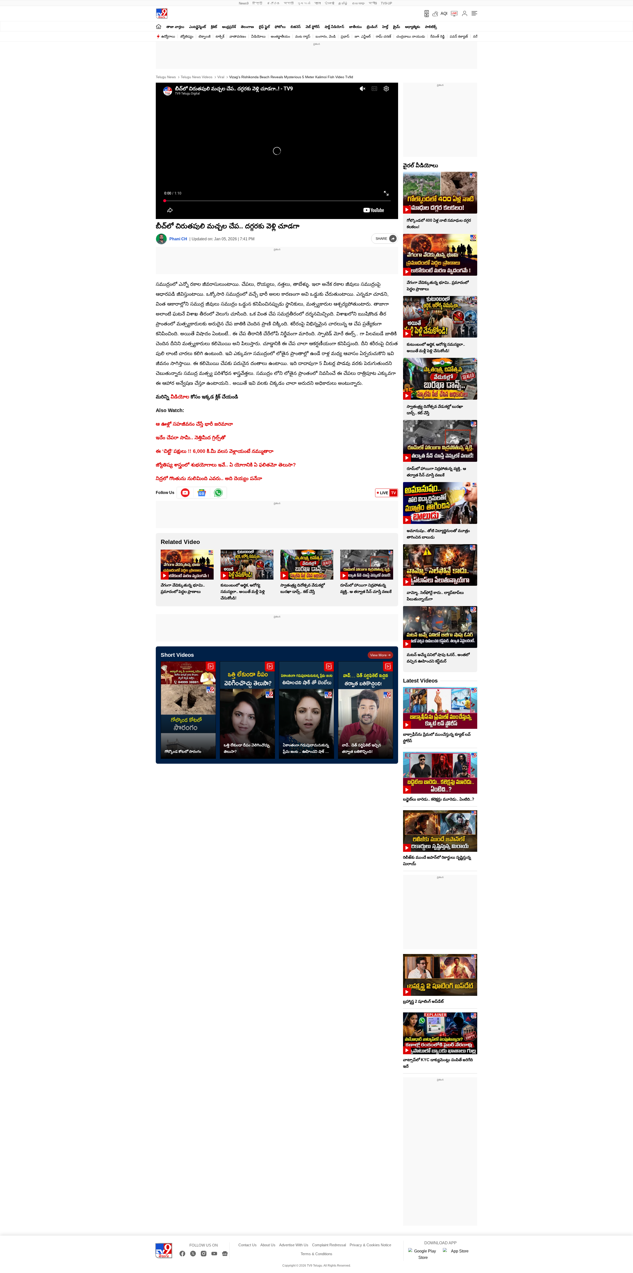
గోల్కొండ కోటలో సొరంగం (183, 751)
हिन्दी (257, 3)
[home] (158, 26)
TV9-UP (386, 3)
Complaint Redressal (329, 1245)
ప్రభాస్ (345, 36)
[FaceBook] (182, 1253)
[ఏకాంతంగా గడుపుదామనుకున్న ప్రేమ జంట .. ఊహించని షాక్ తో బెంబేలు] (306, 710)
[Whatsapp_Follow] (218, 492)
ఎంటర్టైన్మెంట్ (197, 27)
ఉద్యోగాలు (168, 36)
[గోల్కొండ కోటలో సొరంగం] (188, 710)
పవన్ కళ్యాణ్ (459, 36)
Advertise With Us (293, 1245)
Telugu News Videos (196, 77)
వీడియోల (180, 396)
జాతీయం (355, 27)
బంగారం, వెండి (326, 36)
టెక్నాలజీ (204, 36)
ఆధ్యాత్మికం (412, 27)
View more (378, 655)
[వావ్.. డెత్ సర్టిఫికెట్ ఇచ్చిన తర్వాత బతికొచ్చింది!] (365, 710)
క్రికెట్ (214, 27)
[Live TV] (452, 13)
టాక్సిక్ (220, 36)
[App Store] (457, 1254)
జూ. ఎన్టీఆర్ (363, 36)
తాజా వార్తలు (175, 27)
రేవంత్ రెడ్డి (437, 36)
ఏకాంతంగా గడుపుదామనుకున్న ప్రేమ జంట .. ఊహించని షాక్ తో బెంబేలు (306, 749)
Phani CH (178, 239)
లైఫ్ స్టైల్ (264, 27)
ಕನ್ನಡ (273, 3)
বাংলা (317, 3)
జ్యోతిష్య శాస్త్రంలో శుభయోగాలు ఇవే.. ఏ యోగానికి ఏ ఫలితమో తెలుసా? (226, 464)
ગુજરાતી (303, 3)
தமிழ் (343, 3)
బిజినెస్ (296, 27)
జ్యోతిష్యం (186, 36)
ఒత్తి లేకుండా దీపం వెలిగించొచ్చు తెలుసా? (247, 748)
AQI (444, 13)
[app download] (425, 13)
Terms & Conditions (316, 1254)
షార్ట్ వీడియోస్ (334, 27)
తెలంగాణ (247, 27)
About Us (267, 1245)
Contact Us (247, 1245)
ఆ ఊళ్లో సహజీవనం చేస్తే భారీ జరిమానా (194, 424)
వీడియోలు (258, 36)
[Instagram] (203, 1253)
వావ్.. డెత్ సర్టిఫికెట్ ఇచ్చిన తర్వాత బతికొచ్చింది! (361, 748)
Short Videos (177, 655)
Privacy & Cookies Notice (370, 1245)
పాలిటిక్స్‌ (431, 27)
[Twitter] (193, 1253)
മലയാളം (358, 3)
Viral (220, 77)
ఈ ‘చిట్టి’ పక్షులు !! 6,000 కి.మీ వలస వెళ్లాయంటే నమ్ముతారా (214, 451)
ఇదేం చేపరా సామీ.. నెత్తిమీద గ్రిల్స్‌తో (191, 437)
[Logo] (161, 13)
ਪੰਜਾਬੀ (329, 3)
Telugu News (166, 77)
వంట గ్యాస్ (302, 36)
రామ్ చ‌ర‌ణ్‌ (383, 36)
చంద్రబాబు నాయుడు (410, 36)
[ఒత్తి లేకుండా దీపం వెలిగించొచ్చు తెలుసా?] (247, 710)
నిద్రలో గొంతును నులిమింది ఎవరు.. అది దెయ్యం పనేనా (209, 478)
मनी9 (373, 3)
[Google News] (225, 1253)
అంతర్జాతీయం (280, 36)
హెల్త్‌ (385, 27)
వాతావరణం (237, 36)
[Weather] (435, 14)
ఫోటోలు (280, 27)
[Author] (161, 239)
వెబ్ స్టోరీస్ (313, 27)
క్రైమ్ (396, 27)
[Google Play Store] (423, 1254)
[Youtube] (185, 492)
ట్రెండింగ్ (372, 27)
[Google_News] (202, 492)
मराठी (289, 3)
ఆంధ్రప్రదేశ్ (229, 27)
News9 (244, 3)
